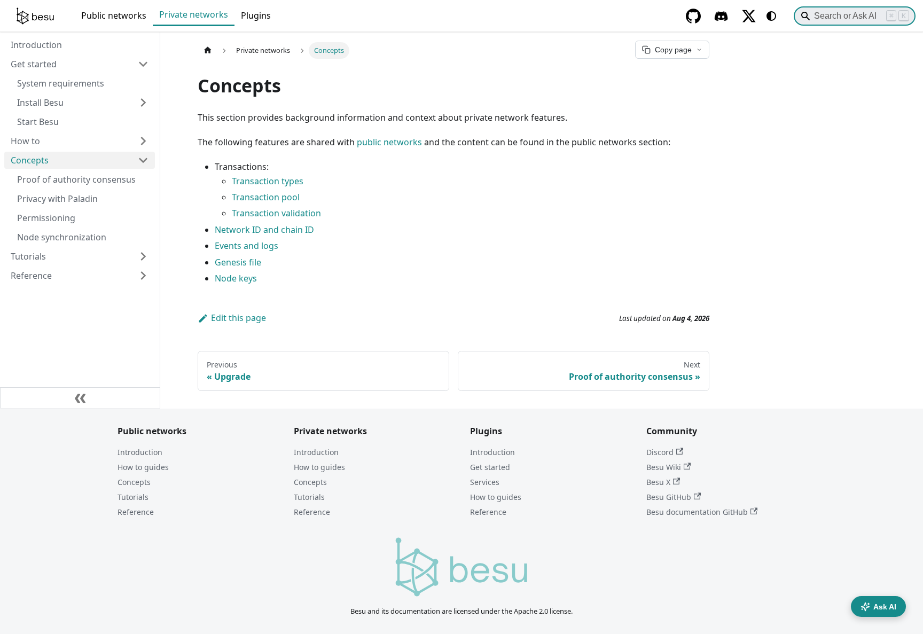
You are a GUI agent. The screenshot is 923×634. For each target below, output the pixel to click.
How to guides (143, 467)
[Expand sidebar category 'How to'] (143, 141)
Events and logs (246, 246)
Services (484, 482)
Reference (136, 512)
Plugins (256, 15)
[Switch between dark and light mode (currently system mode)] (771, 16)
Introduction (140, 452)
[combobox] (854, 16)
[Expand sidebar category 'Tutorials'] (143, 256)
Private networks (193, 14)
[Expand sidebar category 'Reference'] (143, 275)
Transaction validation (276, 213)
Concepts (134, 482)
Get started (490, 467)
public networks (389, 142)
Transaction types (267, 181)
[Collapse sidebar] (80, 398)
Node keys (236, 278)
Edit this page (238, 318)
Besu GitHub (668, 497)
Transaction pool (266, 197)
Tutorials (133, 497)
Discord (660, 452)
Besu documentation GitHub (697, 512)
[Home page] (208, 50)
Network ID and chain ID (264, 230)
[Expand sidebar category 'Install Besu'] (143, 102)
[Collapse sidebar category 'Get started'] (143, 64)
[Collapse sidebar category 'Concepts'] (143, 160)
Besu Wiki (663, 467)
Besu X (658, 482)
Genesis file (238, 262)
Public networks (113, 15)
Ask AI (884, 606)
